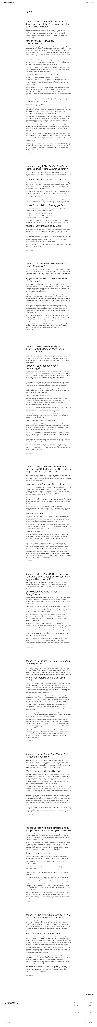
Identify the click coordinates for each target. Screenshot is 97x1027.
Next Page (89, 994)
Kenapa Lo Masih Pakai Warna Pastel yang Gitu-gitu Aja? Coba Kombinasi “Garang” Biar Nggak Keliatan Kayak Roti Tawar (48, 469)
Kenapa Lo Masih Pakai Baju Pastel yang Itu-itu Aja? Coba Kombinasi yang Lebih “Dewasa (48, 829)
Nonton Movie (9, 2)
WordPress (91, 1022)
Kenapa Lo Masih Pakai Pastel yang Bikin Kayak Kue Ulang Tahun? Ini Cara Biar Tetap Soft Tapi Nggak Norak (48, 24)
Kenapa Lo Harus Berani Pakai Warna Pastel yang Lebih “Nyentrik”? (48, 755)
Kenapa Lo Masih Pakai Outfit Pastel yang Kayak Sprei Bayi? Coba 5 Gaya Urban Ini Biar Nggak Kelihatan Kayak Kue (48, 576)
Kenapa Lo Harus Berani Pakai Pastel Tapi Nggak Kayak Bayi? (46, 264)
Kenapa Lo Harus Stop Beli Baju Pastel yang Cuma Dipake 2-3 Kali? (48, 662)
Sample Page (89, 2)
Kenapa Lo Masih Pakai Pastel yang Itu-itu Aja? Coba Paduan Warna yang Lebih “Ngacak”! (45, 349)
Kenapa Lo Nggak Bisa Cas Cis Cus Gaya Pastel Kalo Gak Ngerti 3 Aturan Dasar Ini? (47, 167)
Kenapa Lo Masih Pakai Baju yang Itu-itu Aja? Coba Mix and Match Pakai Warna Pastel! (48, 916)
